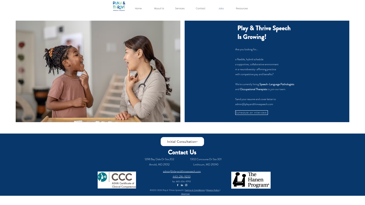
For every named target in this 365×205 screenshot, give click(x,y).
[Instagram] (186, 185)
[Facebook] (177, 185)
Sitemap (185, 193)
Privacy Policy (212, 190)
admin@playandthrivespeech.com (254, 104)
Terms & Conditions (195, 190)
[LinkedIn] (182, 185)
